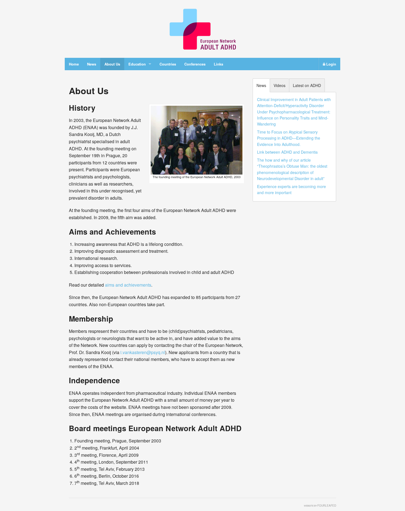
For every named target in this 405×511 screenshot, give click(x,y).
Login (330, 64)
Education (137, 64)
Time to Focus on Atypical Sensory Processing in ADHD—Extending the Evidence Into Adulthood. (288, 138)
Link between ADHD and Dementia (287, 152)
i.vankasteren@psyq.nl (142, 352)
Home (74, 64)
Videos (279, 85)
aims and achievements (128, 285)
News (91, 64)
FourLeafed (326, 505)
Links (218, 64)
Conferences (195, 64)
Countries (168, 64)
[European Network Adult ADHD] (202, 28)
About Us (112, 64)
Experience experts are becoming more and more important (291, 189)
